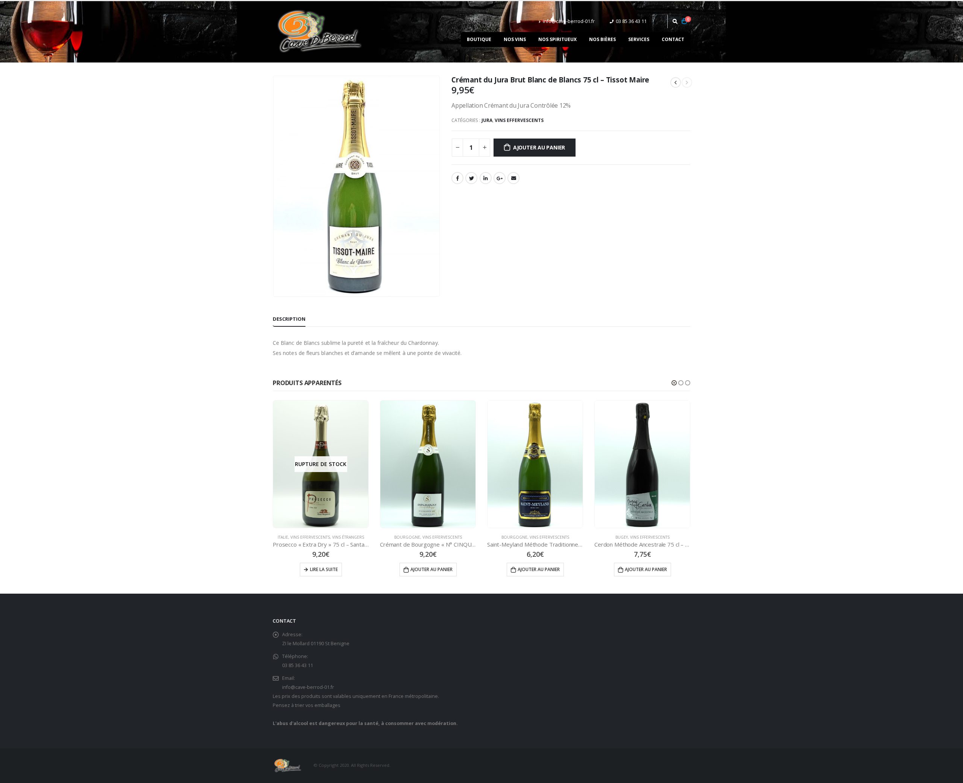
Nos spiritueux (557, 39)
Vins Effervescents (519, 120)
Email (513, 178)
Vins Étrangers (348, 537)
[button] (674, 382)
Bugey (621, 537)
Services (638, 39)
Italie (283, 537)
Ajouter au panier (539, 147)
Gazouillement (471, 178)
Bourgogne (407, 537)
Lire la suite (324, 569)
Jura (487, 120)
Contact (673, 39)
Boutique (479, 39)
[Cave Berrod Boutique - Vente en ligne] (320, 32)
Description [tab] (289, 318)
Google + (500, 178)
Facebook (457, 178)
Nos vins (515, 39)
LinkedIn (486, 178)
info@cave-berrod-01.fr (569, 21)
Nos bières (602, 39)
